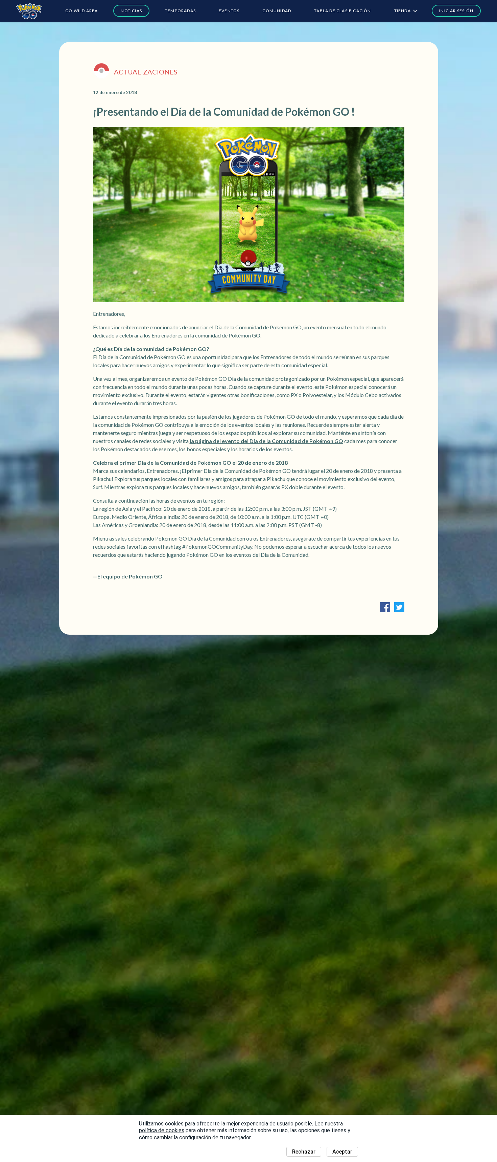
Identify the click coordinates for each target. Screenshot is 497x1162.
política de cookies (161, 1130)
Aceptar (342, 1151)
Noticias (131, 10)
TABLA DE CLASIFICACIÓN (342, 10)
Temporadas (180, 10)
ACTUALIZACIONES (146, 72)
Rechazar (303, 1151)
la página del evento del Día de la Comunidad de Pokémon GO (266, 441)
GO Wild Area (81, 10)
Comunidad (276, 10)
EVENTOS (229, 10)
